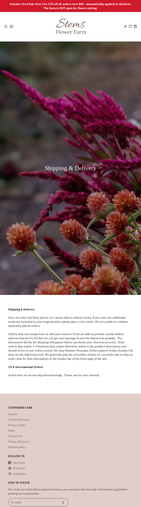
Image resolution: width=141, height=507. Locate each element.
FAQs (11, 430)
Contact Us (15, 436)
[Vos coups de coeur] (130, 26)
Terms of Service (19, 419)
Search (12, 414)
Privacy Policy (17, 425)
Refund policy (17, 447)
